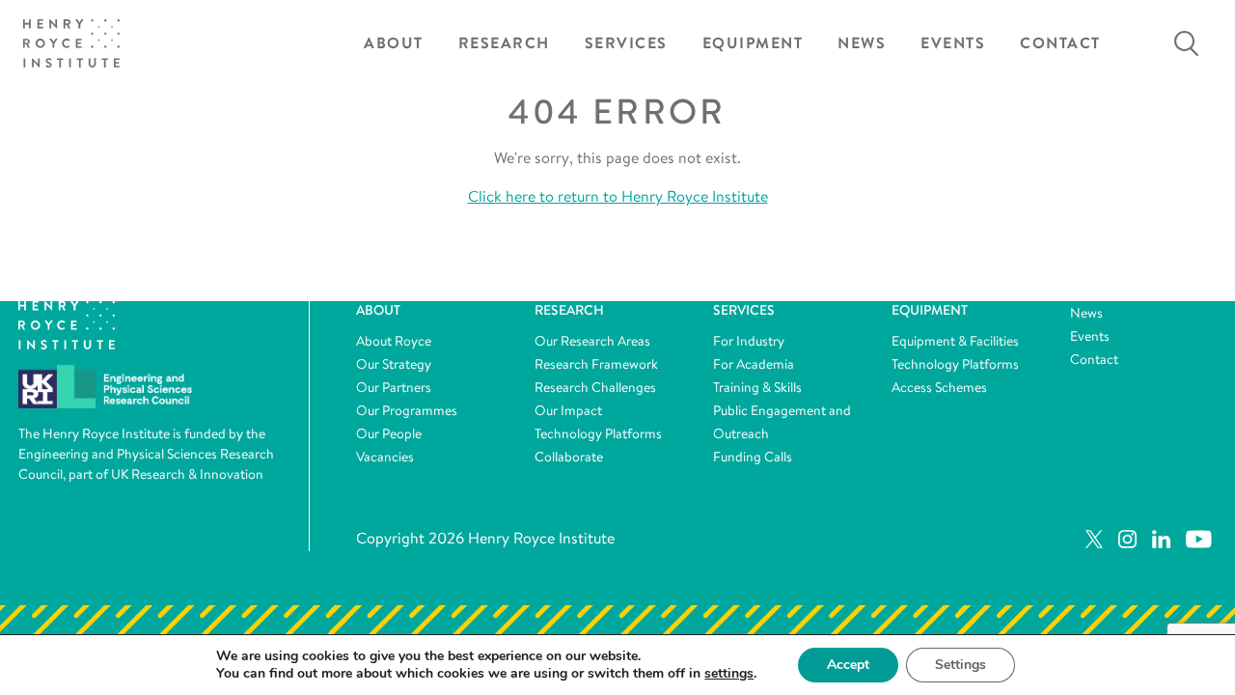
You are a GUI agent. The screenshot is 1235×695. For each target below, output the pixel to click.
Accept (848, 664)
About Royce (393, 340)
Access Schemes (939, 387)
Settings (960, 664)
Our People (389, 433)
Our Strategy (393, 364)
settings (729, 673)
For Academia (753, 364)
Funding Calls (752, 456)
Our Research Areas (592, 340)
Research (504, 43)
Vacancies (385, 456)
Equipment (753, 43)
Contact (1060, 43)
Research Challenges (595, 387)
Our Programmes (406, 410)
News (861, 43)
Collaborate (569, 456)
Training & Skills (757, 387)
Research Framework (596, 364)
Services (626, 43)
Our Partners (393, 387)
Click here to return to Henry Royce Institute (618, 196)
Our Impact (568, 410)
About (394, 43)
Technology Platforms (598, 433)
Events (952, 43)
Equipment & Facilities (955, 340)
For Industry (748, 340)
